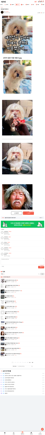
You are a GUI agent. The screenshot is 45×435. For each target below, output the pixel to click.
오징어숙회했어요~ (8, 380)
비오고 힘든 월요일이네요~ (9, 391)
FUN (1, 7)
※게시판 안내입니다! (5, 277)
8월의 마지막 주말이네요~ (9, 386)
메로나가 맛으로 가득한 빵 (9, 384)
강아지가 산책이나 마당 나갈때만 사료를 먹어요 (13, 375)
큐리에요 (5, 242)
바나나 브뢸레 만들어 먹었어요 (10, 388)
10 (27, 362)
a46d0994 (6, 231)
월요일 (6, 393)
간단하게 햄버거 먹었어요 (9, 377)
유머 (5, 11)
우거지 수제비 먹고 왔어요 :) (10, 382)
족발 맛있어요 (7, 373)
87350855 (6, 253)
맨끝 (32, 362)
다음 (29, 362)
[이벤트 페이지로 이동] (22, 224)
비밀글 (3, 266)
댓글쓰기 (41, 267)
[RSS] (39, 274)
